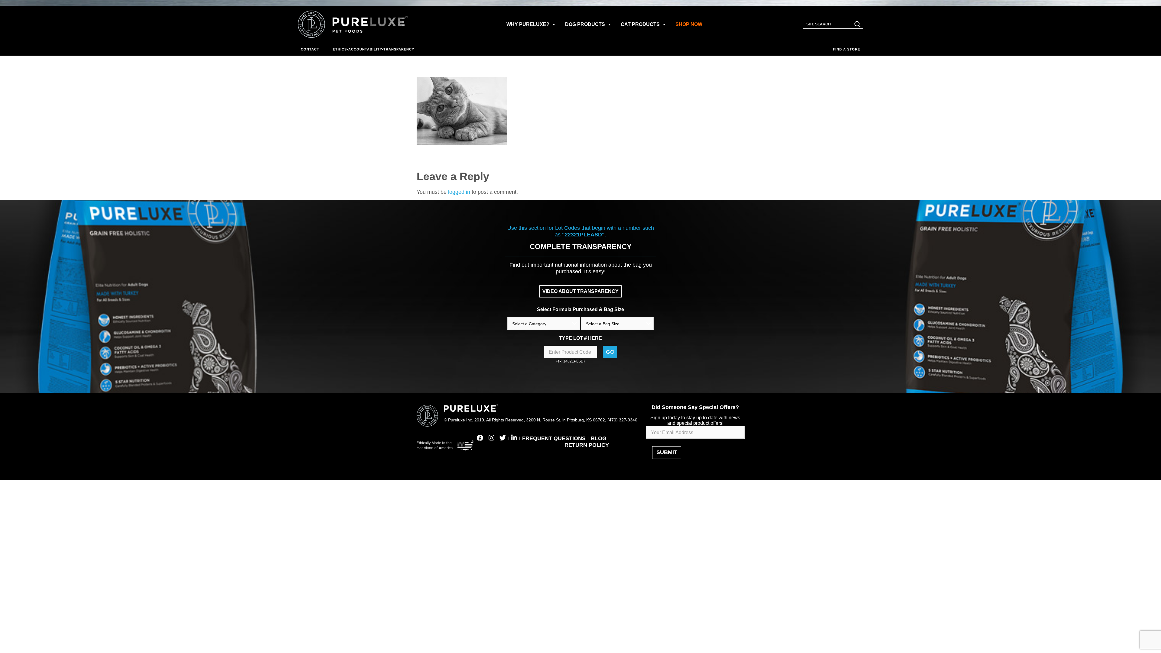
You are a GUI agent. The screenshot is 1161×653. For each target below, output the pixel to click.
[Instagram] (491, 438)
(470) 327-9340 (622, 419)
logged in (459, 192)
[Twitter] (502, 438)
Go (610, 352)
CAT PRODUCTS (640, 24)
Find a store (846, 49)
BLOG (599, 438)
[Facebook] (480, 438)
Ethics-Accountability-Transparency (373, 49)
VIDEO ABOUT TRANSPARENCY (580, 291)
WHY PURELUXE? (527, 24)
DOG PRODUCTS (585, 24)
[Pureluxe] (353, 24)
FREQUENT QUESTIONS (554, 438)
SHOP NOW (688, 24)
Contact (310, 49)
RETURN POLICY (586, 445)
